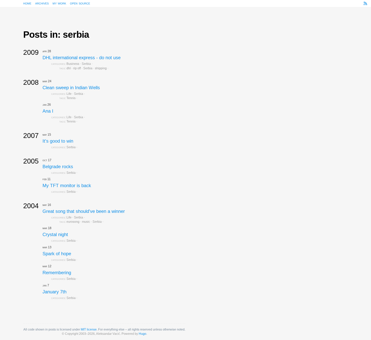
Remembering (57, 272)
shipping (101, 68)
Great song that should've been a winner (84, 211)
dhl (68, 68)
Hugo (142, 333)
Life (68, 93)
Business (72, 63)
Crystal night (55, 234)
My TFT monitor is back (67, 185)
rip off (77, 68)
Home (27, 3)
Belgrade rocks (58, 166)
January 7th (54, 291)
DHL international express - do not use (82, 57)
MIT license (89, 329)
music (86, 221)
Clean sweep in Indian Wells (71, 87)
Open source (80, 3)
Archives (42, 3)
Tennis (71, 98)
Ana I (48, 111)
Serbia (86, 63)
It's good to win (58, 141)
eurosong (72, 221)
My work (59, 3)
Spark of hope (57, 253)
